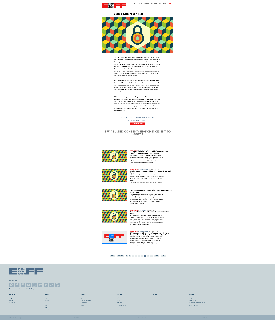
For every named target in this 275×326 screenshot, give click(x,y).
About (135, 3)
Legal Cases (119, 302)
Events (118, 300)
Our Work (146, 3)
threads (57, 285)
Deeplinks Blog (134, 150)
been (148, 155)
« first (112, 255)
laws (156, 155)
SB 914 (153, 238)
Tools (160, 3)
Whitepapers (120, 303)
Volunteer (47, 298)
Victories (47, 300)
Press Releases (120, 298)
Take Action (154, 3)
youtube (34, 285)
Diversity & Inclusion (49, 309)
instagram (23, 285)
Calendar (47, 297)
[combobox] (139, 143)
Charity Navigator (31, 289)
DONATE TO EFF (137, 123)
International (84, 303)
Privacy (82, 298)
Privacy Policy (143, 318)
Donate (170, 3)
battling (152, 155)
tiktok (51, 285)
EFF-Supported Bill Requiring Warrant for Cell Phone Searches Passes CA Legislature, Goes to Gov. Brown (150, 234)
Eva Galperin (143, 189)
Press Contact (156, 297)
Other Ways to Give (193, 305)
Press (10, 303)
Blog (118, 297)
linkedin (46, 285)
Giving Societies (192, 300)
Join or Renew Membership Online (197, 297)
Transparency (84, 302)
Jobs (46, 305)
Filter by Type (137, 141)
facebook (17, 285)
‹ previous (120, 255)
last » (163, 255)
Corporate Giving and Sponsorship (197, 302)
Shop (164, 3)
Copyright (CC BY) (15, 318)
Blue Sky (28, 285)
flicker (40, 285)
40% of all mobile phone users (144, 182)
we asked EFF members (141, 236)
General (11, 297)
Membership (12, 302)
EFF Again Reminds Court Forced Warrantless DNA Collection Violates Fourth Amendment (149, 152)
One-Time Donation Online (195, 298)
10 (151, 255)
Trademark (77, 318)
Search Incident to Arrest (151, 133)
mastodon (11, 285)
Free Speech (84, 297)
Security (11, 300)
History (46, 302)
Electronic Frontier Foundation (114, 6)
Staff (46, 307)
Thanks (205, 318)
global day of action (155, 194)
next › (157, 255)
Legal (10, 298)
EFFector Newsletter (121, 305)
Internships (47, 303)
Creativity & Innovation (86, 300)
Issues (140, 3)
